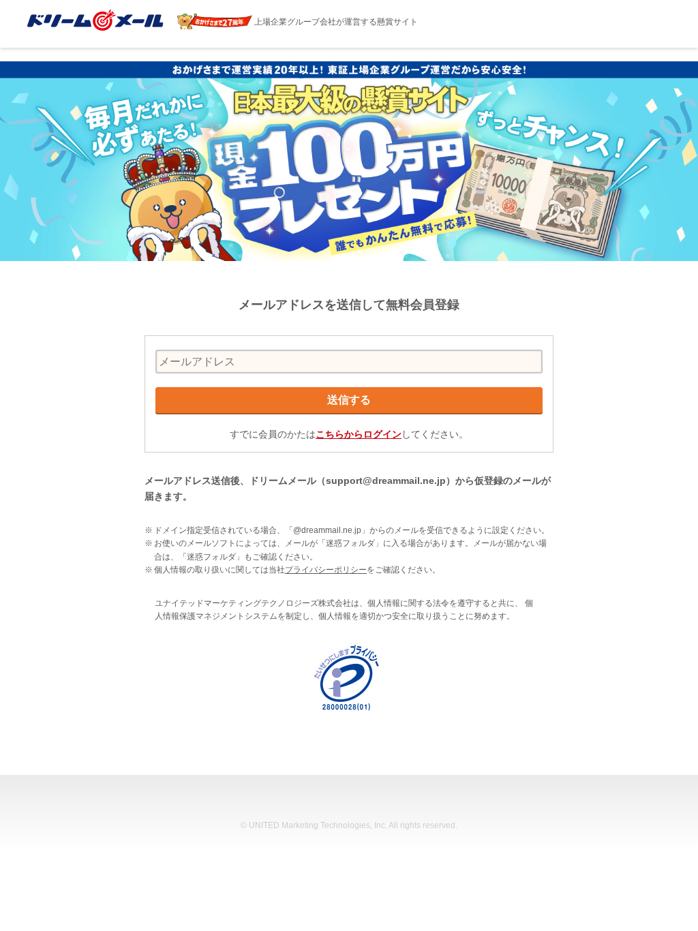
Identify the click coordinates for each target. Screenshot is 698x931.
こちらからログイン (358, 434)
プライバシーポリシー (326, 570)
